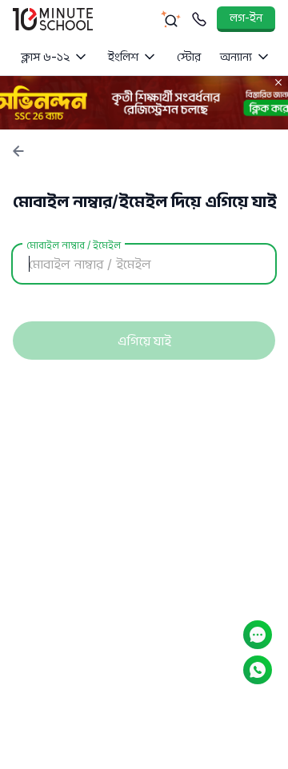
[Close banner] (278, 82)
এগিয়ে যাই (144, 341)
